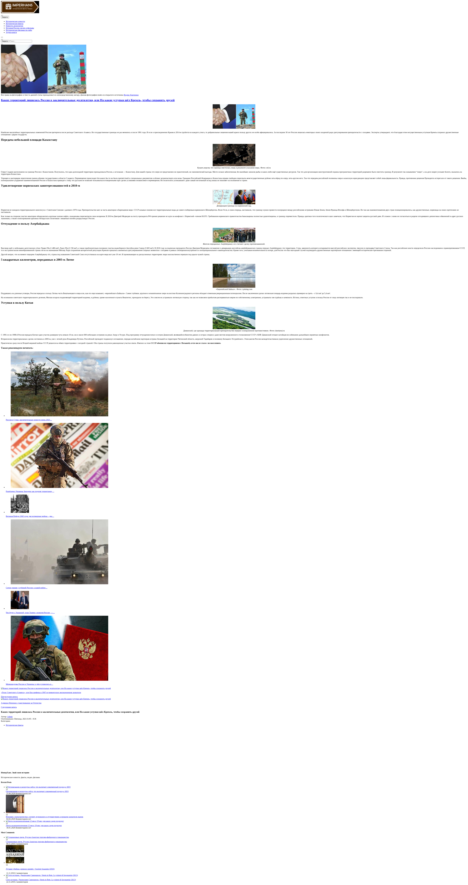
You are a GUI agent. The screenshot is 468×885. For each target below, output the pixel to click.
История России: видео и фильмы (20, 28)
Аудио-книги (11, 32)
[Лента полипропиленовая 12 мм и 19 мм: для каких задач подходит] (236, 821)
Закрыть (5, 17)
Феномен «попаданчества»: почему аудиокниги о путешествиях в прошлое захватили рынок (44, 817)
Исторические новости (15, 21)
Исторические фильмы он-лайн (19, 30)
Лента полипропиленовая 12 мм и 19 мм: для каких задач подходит (34, 826)
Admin (10, 717)
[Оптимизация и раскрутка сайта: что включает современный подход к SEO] (236, 787)
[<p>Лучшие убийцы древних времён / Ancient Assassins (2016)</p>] (15, 863)
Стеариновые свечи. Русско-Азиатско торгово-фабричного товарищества (36, 842)
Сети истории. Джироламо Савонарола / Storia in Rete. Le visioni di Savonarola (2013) (41, 880)
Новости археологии (14, 26)
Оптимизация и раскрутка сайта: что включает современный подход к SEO (37, 791)
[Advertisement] (74, 750)
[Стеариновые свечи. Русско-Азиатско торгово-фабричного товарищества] (37, 837)
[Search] (2, 44)
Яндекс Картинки (131, 95)
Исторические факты (14, 24)
